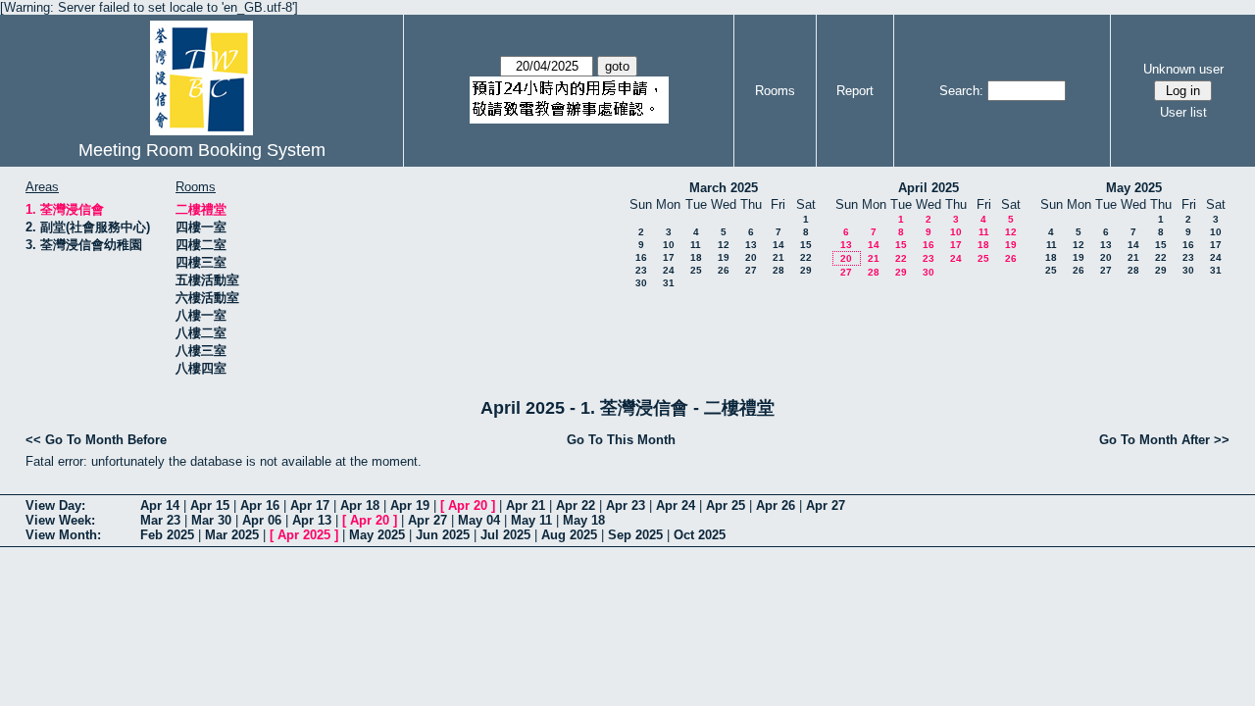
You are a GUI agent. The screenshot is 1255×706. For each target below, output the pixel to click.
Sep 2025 (635, 535)
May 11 (531, 520)
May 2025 (1134, 187)
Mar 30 (211, 520)
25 (696, 270)
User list (1183, 112)
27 (751, 270)
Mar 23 (160, 520)
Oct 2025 (700, 535)
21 (778, 257)
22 (806, 257)
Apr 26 (775, 505)
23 (641, 270)
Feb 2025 (167, 535)
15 (806, 244)
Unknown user (1183, 69)
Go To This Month (621, 439)
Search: (961, 90)
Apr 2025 (303, 535)
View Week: (60, 520)
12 (723, 244)
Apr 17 (309, 505)
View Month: (63, 535)
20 (751, 257)
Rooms (775, 90)
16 (641, 257)
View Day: (55, 505)
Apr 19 (409, 505)
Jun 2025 (443, 535)
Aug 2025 (569, 535)
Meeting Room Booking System (202, 150)
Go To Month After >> (1164, 439)
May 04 (479, 520)
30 (641, 282)
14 (778, 244)
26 (723, 270)
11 (695, 244)
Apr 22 (575, 505)
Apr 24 (675, 505)
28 (778, 270)
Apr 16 (259, 505)
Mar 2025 (232, 535)
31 (669, 282)
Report (855, 90)
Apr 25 (725, 505)
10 (669, 244)
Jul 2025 (505, 535)
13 (751, 244)
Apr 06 (261, 520)
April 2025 (928, 187)
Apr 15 (209, 505)
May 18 (584, 520)
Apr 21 (525, 505)
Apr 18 (359, 505)
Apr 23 (625, 505)
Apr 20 (467, 505)
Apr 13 (311, 520)
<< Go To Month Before (96, 439)
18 (696, 257)
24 (669, 270)
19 (723, 257)
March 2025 (723, 187)
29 (806, 270)
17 (669, 257)
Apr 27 (825, 505)
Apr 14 (159, 505)
